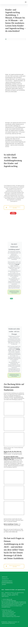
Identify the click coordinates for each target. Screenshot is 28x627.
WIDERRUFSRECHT (8, 580)
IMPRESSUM (4, 577)
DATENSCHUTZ (5, 579)
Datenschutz (12, 623)
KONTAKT (4, 584)
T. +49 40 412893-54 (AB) (7, 599)
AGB (3, 580)
